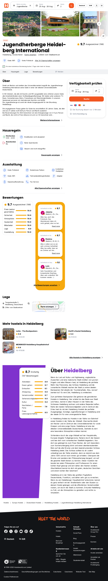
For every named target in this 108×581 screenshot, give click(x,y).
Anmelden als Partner (95, 558)
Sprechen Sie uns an (61, 555)
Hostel (5, 40)
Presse (93, 536)
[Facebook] (6, 531)
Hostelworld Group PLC (95, 531)
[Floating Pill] (99, 24)
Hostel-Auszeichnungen (79, 549)
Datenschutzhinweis (11, 572)
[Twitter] (11, 531)
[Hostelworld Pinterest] (26, 531)
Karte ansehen (30, 55)
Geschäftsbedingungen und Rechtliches (36, 572)
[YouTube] (21, 531)
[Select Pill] (96, 5)
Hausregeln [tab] (15, 72)
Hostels (58, 531)
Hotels (58, 536)
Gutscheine (57, 572)
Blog (74, 538)
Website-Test (80, 572)
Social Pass (77, 533)
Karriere (93, 542)
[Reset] (30, 5)
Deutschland (17, 55)
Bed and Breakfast (59, 542)
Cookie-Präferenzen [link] (11, 577)
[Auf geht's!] (71, 5)
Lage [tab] (26, 72)
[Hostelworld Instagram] (16, 531)
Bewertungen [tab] (37, 72)
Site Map (92, 572)
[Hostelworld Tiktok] (31, 531)
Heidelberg (7, 55)
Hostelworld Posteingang (95, 564)
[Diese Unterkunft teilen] (103, 36)
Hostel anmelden (97, 553)
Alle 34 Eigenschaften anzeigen (47, 61)
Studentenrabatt (79, 560)
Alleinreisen (77, 555)
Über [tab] (4, 72)
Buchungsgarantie (79, 544)
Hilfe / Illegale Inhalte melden (61, 560)
